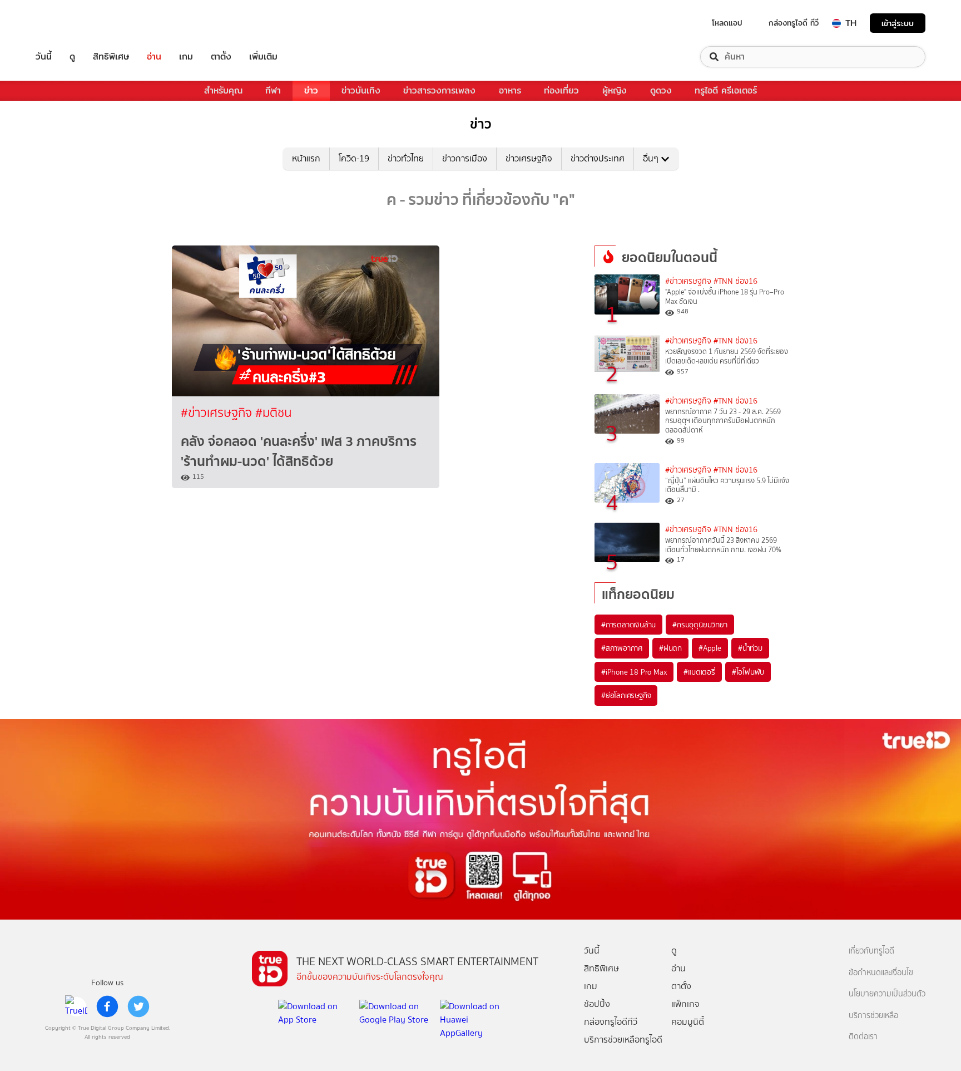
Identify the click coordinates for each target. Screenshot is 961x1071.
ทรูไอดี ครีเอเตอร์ (726, 90)
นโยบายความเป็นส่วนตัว (887, 994)
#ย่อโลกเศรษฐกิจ (626, 695)
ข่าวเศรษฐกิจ (529, 158)
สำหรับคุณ (223, 90)
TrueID (69, 23)
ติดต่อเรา (863, 1037)
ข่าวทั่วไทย (406, 158)
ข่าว (311, 90)
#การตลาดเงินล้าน (628, 624)
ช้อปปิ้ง (597, 1004)
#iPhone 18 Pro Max (634, 671)
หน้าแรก (306, 158)
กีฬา (273, 90)
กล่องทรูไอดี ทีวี (794, 22)
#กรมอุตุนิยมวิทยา (699, 624)
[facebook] (107, 1006)
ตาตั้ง (221, 56)
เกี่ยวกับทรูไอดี (871, 951)
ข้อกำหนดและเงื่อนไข (881, 973)
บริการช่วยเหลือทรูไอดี (623, 1039)
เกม (186, 56)
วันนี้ (44, 56)
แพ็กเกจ (685, 1004)
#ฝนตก (670, 648)
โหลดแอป (727, 22)
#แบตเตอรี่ (699, 671)
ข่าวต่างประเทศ (598, 158)
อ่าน (154, 56)
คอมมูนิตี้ (687, 1021)
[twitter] (138, 1006)
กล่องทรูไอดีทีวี (610, 1021)
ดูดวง (661, 90)
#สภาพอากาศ (621, 648)
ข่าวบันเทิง (360, 90)
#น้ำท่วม (750, 648)
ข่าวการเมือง (464, 158)
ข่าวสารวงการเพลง (439, 90)
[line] (76, 1006)
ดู (72, 56)
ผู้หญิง (614, 90)
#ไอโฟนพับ (748, 671)
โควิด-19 (354, 158)
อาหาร (510, 90)
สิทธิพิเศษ (111, 56)
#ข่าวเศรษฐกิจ (218, 413)
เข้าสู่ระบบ (897, 23)
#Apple (710, 648)
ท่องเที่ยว (561, 90)
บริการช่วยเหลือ (873, 1015)
